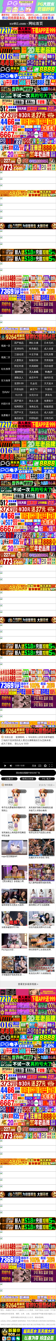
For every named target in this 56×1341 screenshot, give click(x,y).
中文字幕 (33, 354)
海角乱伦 (33, 406)
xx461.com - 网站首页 (26, 23)
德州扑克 (48, 377)
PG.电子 (46, 779)
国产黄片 (19, 401)
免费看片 (5, 415)
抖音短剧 (19, 389)
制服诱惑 (48, 406)
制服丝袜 (33, 360)
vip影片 (9, 779)
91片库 (19, 395)
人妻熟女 (19, 360)
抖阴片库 (5, 403)
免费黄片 (48, 401)
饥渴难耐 (33, 366)
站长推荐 (5, 369)
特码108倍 (28, 779)
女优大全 (33, 395)
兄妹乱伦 (33, 412)
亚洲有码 (19, 348)
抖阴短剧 (33, 418)
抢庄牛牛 (33, 377)
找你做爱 (48, 366)
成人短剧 (48, 412)
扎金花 (33, 383)
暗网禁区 (19, 406)
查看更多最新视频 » (28, 984)
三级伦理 (19, 354)
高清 (34, 766)
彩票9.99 (19, 383)
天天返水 (48, 383)
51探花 (48, 389)
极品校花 (19, 418)
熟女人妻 (33, 401)
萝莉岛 (48, 395)
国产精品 (19, 343)
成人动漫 (48, 348)
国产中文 (19, 412)
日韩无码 (48, 418)
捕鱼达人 (19, 377)
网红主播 (33, 343)
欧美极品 (33, 348)
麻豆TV (34, 389)
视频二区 (5, 357)
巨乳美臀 (48, 354)
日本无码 (48, 343)
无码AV (6, 392)
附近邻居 (19, 366)
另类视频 (48, 360)
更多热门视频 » (46, 785)
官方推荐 (5, 380)
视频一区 (5, 346)
